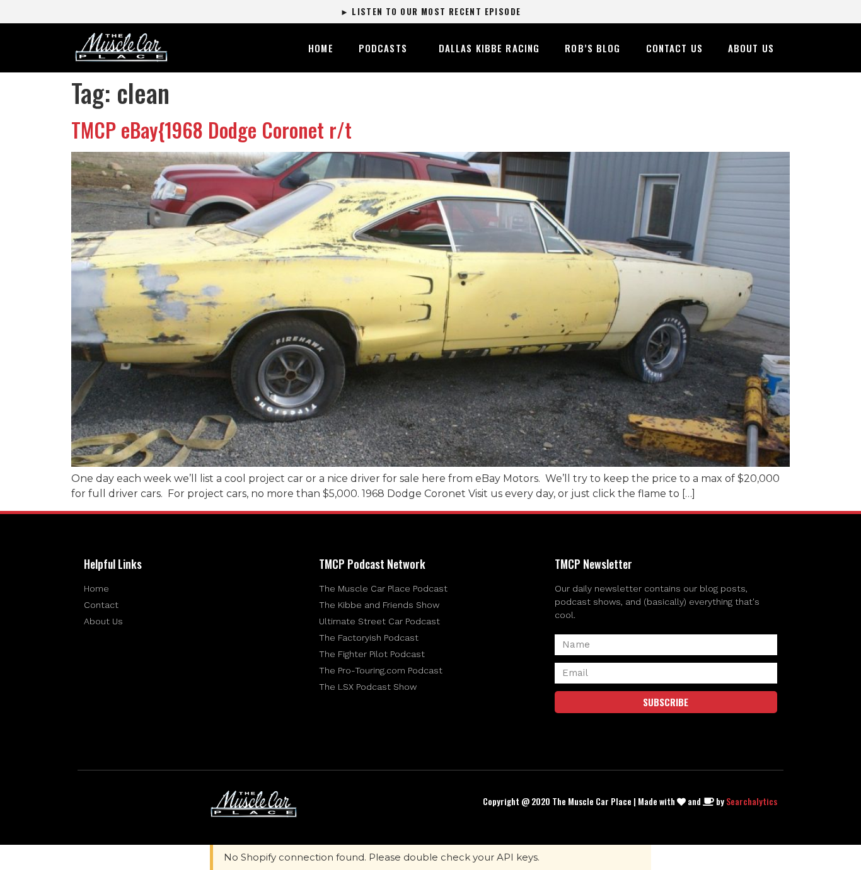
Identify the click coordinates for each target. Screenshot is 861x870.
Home (320, 48)
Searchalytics (751, 801)
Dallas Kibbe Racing (489, 48)
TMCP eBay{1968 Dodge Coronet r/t (211, 129)
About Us (751, 48)
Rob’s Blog (592, 48)
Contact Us (674, 48)
